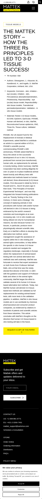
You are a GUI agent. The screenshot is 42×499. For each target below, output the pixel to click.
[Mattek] (11, 8)
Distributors (8, 450)
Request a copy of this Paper (21, 330)
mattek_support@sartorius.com (16, 426)
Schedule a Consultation (13, 430)
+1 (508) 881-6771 (9, 2)
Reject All (21, 494)
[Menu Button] (33, 8)
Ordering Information (11, 446)
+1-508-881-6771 (14, 419)
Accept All (21, 484)
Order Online (8, 442)
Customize (21, 489)
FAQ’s (5, 453)
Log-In (28, 2)
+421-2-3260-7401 (14, 422)
